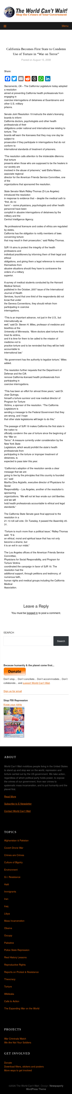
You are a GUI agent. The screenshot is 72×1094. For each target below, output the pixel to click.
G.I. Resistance (12, 877)
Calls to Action (11, 1001)
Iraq (6, 906)
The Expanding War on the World (21, 1008)
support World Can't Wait (36, 683)
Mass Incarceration (14, 920)
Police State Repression (16, 950)
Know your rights (13, 704)
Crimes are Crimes (14, 855)
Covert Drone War (13, 847)
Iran (6, 898)
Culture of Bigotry (13, 862)
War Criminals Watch (15, 1038)
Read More (10, 796)
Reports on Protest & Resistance (21, 972)
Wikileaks (9, 993)
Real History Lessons (15, 957)
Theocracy (9, 979)
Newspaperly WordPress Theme (44, 1087)
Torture (8, 986)
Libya (7, 913)
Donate (8, 1062)
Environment (11, 869)
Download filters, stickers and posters (24, 1066)
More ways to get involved (18, 1070)
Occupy (8, 935)
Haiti (6, 884)
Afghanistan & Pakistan (16, 840)
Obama (8, 928)
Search (9, 632)
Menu (65, 26)
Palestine (9, 942)
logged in (32, 613)
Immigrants (10, 891)
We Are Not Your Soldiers (17, 1042)
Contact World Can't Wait (17, 811)
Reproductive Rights (15, 964)
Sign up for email (13, 691)
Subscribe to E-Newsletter (18, 803)
